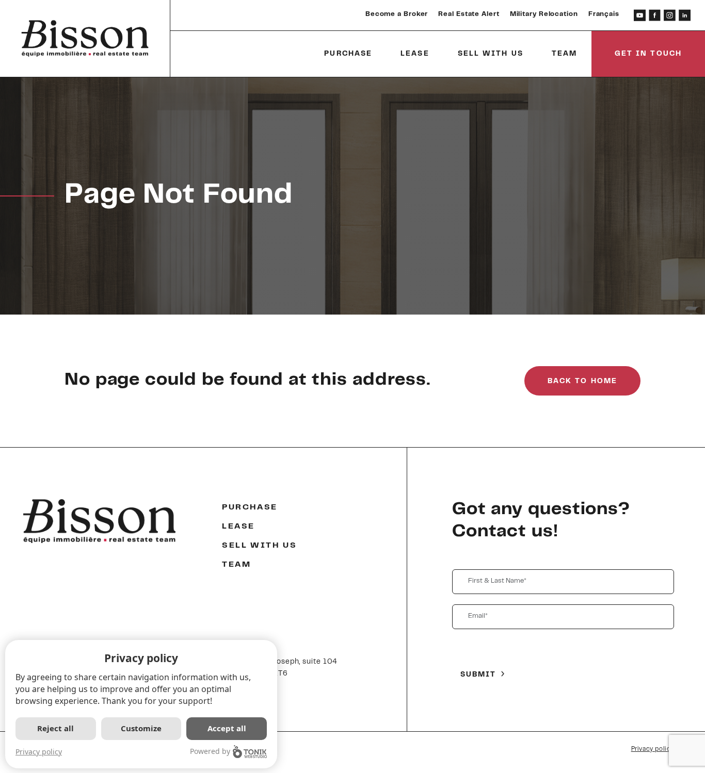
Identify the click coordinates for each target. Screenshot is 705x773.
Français (603, 14)
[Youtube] (640, 15)
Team (564, 54)
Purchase (348, 54)
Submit (478, 675)
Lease (414, 54)
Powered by (210, 751)
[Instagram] (670, 15)
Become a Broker (396, 14)
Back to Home (582, 382)
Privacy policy (652, 749)
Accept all (226, 728)
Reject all (55, 728)
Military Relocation (544, 14)
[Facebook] (655, 15)
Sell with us (490, 54)
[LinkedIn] (685, 15)
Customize (141, 728)
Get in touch (648, 54)
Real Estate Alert (468, 14)
